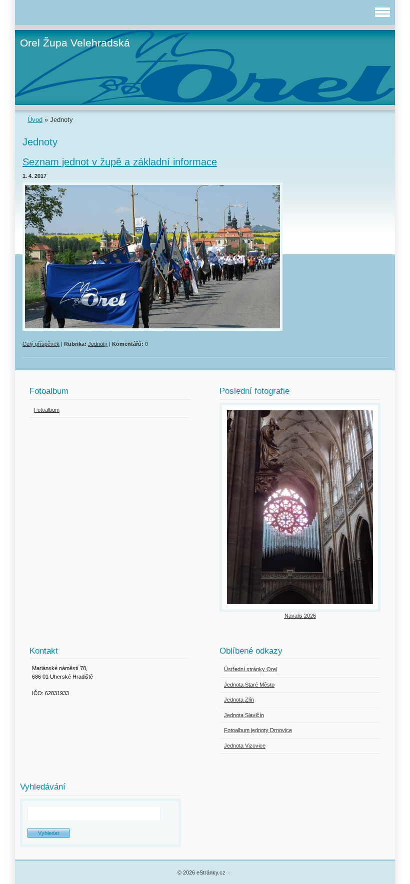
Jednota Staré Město (249, 685)
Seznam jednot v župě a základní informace (119, 161)
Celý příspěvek (41, 344)
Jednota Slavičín (244, 715)
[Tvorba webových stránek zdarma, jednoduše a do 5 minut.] (229, 873)
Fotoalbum (47, 410)
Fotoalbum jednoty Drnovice (258, 730)
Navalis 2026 (300, 616)
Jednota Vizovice (245, 746)
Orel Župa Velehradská (75, 42)
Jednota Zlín (239, 700)
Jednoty (98, 344)
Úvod (35, 119)
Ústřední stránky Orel (250, 669)
